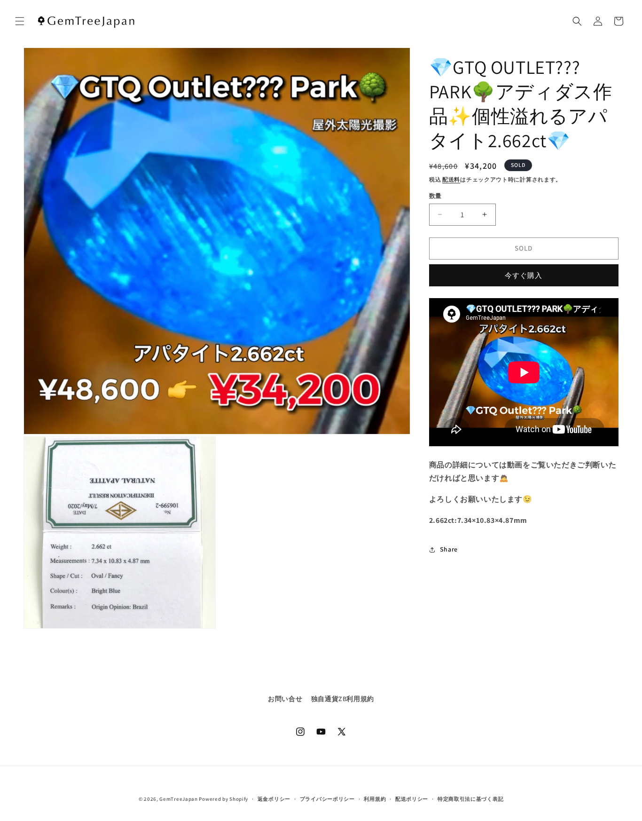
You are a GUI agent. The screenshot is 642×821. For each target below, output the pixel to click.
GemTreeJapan (178, 799)
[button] (19, 21)
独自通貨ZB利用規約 (342, 699)
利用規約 (375, 799)
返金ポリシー (274, 799)
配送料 (451, 179)
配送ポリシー (411, 799)
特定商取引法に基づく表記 (470, 799)
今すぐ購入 (523, 275)
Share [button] (449, 549)
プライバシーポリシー (327, 799)
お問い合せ (285, 699)
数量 (435, 196)
